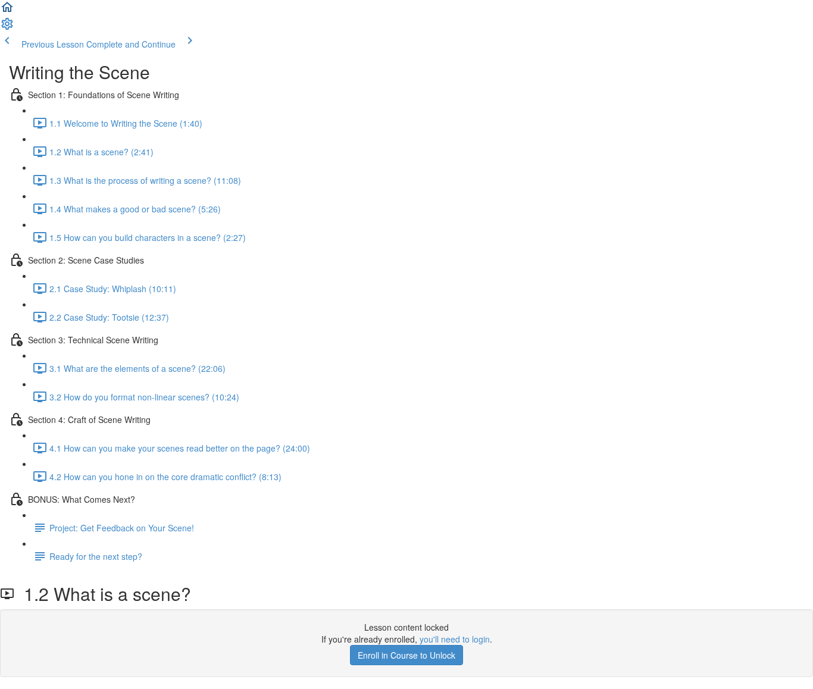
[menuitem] (7, 27)
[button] (7, 11)
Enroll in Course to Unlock (406, 655)
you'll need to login (455, 639)
